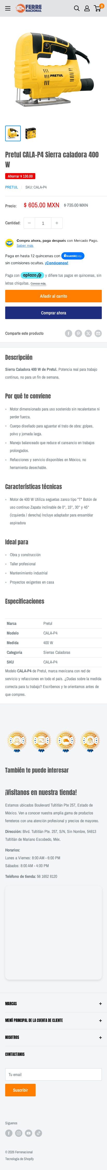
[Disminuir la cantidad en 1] (29, 222)
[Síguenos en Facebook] (8, 1133)
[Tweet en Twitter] (88, 333)
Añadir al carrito (53, 296)
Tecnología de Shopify (19, 1158)
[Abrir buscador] (77, 8)
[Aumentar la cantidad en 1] (56, 222)
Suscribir (20, 1090)
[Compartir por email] (98, 333)
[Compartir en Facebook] (68, 333)
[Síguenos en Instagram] (18, 1133)
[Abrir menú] (7, 8)
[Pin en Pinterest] (78, 333)
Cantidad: (13, 223)
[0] (97, 8)
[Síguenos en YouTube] (28, 1133)
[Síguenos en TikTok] (38, 1133)
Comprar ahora (53, 313)
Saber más (25, 245)
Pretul (11, 187)
